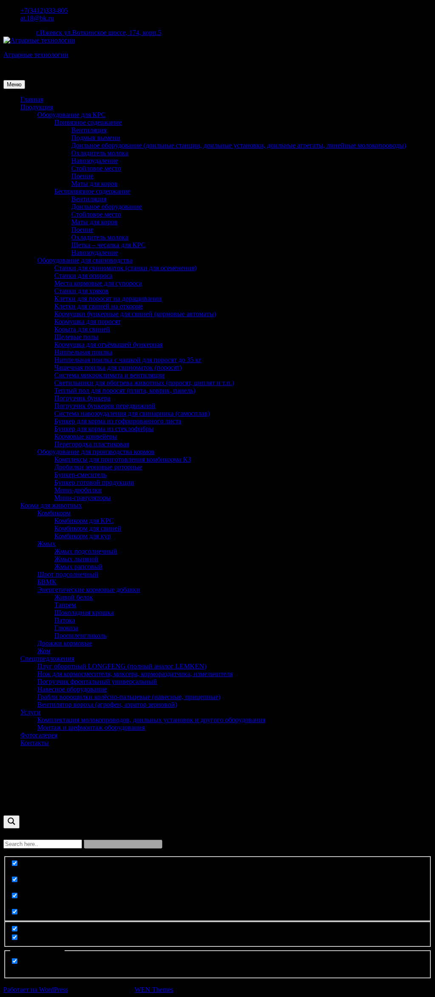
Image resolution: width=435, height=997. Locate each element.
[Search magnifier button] (11, 821)
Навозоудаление (94, 160)
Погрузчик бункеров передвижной (104, 405)
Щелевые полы (76, 336)
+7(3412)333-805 (44, 10)
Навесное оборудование (72, 689)
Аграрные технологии (35, 54)
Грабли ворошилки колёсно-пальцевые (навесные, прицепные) (128, 696)
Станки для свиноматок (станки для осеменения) (125, 267)
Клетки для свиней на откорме (98, 306)
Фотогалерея (38, 735)
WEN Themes (154, 989)
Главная (31, 99)
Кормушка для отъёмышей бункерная (108, 344)
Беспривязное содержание (92, 191)
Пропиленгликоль (80, 635)
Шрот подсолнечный (68, 574)
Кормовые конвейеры (85, 436)
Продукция (36, 107)
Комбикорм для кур (82, 536)
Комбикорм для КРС (84, 520)
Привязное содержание (88, 122)
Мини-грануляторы (82, 497)
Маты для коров (94, 183)
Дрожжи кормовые (64, 643)
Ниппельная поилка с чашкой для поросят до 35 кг (128, 359)
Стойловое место (96, 168)
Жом (44, 650)
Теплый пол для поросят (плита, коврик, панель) (124, 390)
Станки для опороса (83, 275)
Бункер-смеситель (80, 474)
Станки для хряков (81, 290)
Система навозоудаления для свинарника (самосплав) (132, 413)
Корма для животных (51, 505)
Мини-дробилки (78, 490)
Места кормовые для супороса (98, 283)
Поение (82, 176)
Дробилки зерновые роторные (98, 467)
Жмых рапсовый (78, 566)
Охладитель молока (99, 153)
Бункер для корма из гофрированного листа (117, 421)
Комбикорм (54, 513)
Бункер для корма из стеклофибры (104, 428)
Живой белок (73, 597)
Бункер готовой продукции (94, 482)
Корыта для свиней (82, 329)
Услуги (30, 712)
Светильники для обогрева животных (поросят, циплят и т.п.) (144, 382)
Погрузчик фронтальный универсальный (97, 681)
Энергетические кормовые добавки (88, 589)
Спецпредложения (47, 658)
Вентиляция (89, 130)
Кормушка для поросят (87, 321)
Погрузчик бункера (82, 398)
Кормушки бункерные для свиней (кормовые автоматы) (135, 313)
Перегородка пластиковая (91, 444)
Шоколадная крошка (84, 612)
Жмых (46, 543)
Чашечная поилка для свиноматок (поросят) (118, 367)
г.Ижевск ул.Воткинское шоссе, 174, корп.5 (98, 32)
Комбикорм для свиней (87, 528)
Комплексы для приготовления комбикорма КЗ (122, 459)
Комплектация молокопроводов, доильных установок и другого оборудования (151, 719)
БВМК (46, 582)
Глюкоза (66, 627)
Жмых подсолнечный (85, 551)
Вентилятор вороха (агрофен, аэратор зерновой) (107, 704)
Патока (64, 620)
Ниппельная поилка (83, 352)
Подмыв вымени (95, 137)
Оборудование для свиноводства (85, 260)
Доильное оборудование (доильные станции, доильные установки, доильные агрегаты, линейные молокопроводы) (238, 145)
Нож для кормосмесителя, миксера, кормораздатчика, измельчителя (135, 673)
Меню (14, 84)
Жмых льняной (76, 559)
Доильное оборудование (106, 206)
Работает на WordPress (35, 989)
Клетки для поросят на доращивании (108, 298)
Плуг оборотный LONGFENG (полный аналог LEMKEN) (121, 666)
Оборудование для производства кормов (96, 451)
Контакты (34, 742)
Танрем (65, 604)
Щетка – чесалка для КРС (108, 245)
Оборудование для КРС (71, 114)
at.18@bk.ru (37, 18)
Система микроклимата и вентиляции (109, 375)
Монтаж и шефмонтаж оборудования (91, 727)
